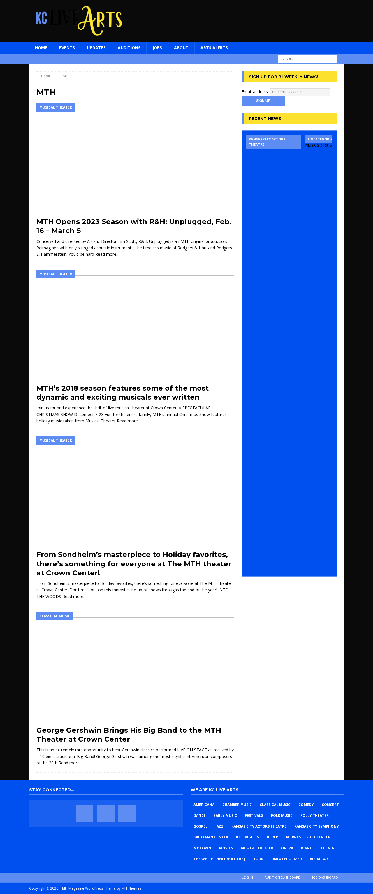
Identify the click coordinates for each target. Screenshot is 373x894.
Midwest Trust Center (308, 837)
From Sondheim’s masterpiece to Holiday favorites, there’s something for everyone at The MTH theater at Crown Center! (133, 563)
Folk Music (282, 815)
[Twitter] (106, 813)
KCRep (272, 837)
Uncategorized (286, 858)
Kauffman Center (210, 837)
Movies (226, 848)
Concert (330, 804)
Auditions (129, 47)
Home (41, 47)
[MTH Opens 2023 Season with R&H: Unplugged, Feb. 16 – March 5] (135, 158)
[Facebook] (84, 813)
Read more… (107, 254)
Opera (287, 848)
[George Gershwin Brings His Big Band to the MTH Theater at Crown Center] (135, 667)
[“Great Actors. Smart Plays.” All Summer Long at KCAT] (273, 353)
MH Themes (131, 888)
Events (67, 47)
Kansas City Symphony (316, 826)
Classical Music (275, 804)
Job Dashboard (325, 877)
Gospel (200, 826)
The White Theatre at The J (219, 858)
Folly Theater (314, 815)
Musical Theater (257, 848)
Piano (307, 848)
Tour (258, 858)
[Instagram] (127, 813)
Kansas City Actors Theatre (258, 826)
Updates (96, 47)
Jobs (157, 47)
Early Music (225, 815)
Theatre (329, 848)
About (181, 47)
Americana (203, 804)
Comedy (306, 804)
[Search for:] (307, 58)
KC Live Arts (247, 837)
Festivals (254, 815)
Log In (247, 877)
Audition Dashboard (282, 877)
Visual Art (320, 858)
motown (202, 848)
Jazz (219, 826)
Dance (199, 815)
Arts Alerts (214, 47)
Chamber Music (237, 804)
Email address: (256, 91)
